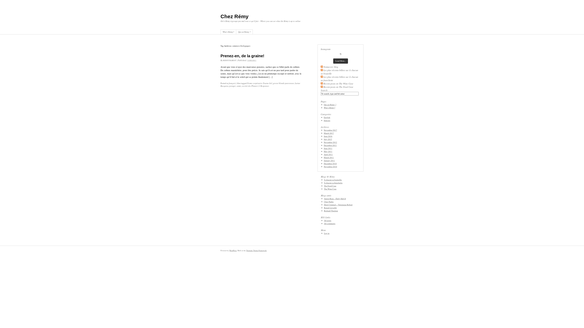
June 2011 (328, 148)
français (232, 83)
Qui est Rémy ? (244, 32)
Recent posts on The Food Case (338, 86)
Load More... (340, 61)
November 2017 (330, 130)
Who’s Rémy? (228, 32)
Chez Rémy (235, 16)
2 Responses (264, 86)
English (327, 117)
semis (239, 86)
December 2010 (330, 163)
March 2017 (329, 133)
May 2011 (328, 151)
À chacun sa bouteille (333, 179)
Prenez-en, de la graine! (242, 56)
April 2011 (328, 154)
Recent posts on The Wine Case (338, 83)
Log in (326, 233)
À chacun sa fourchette (333, 182)
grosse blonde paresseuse (283, 83)
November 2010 (330, 166)
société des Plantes (250, 86)
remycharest (229, 60)
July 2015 (328, 139)
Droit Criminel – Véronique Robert (338, 204)
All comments (329, 223)
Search (324, 90)
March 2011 (329, 157)
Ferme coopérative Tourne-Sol (259, 83)
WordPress (233, 250)
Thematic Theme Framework (256, 250)
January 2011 (329, 160)
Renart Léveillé (330, 207)
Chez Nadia (329, 201)
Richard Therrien (331, 210)
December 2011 (330, 145)
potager (232, 86)
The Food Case (330, 185)
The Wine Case (330, 189)
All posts (327, 220)
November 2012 (330, 142)
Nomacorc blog (330, 66)
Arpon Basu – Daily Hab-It (335, 198)
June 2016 (328, 136)
